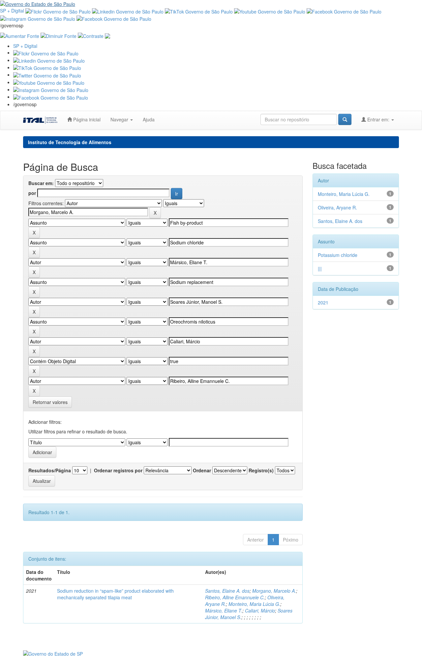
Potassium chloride (337, 255)
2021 (323, 302)
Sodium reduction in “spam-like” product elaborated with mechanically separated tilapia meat (115, 594)
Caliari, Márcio (260, 610)
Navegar (120, 119)
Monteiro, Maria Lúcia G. (254, 604)
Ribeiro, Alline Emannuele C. (235, 597)
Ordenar (202, 470)
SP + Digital (12, 10)
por (32, 193)
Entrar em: (378, 119)
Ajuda (149, 119)
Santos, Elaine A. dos (227, 590)
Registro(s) (261, 470)
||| (320, 268)
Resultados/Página (49, 470)
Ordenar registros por (118, 470)
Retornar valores (50, 402)
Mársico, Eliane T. (223, 610)
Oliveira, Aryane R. (337, 207)
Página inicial (86, 119)
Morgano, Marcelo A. (274, 590)
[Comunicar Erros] (107, 35)
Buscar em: (41, 183)
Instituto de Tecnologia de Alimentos (69, 142)
